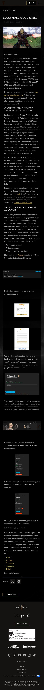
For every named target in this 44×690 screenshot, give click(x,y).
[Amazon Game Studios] (13, 647)
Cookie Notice (22, 673)
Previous (11, 594)
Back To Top (22, 608)
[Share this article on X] (12, 581)
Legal (22, 666)
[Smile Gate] (29, 647)
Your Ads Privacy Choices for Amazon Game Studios (20, 676)
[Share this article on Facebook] (19, 581)
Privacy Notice (22, 669)
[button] (22, 37)
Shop (31, 3)
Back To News (10, 10)
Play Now (22, 623)
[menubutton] (40, 3)
